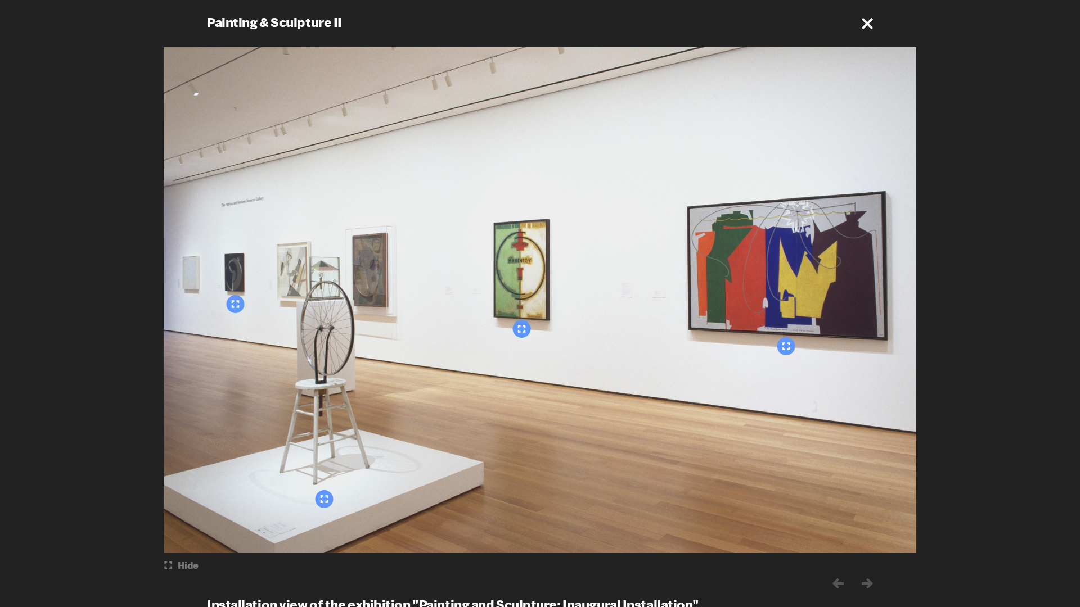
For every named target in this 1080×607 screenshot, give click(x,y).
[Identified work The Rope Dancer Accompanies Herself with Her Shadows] (786, 346)
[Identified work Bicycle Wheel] (324, 499)
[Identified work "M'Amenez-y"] (522, 328)
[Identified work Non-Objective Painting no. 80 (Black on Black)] (235, 304)
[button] (867, 23)
